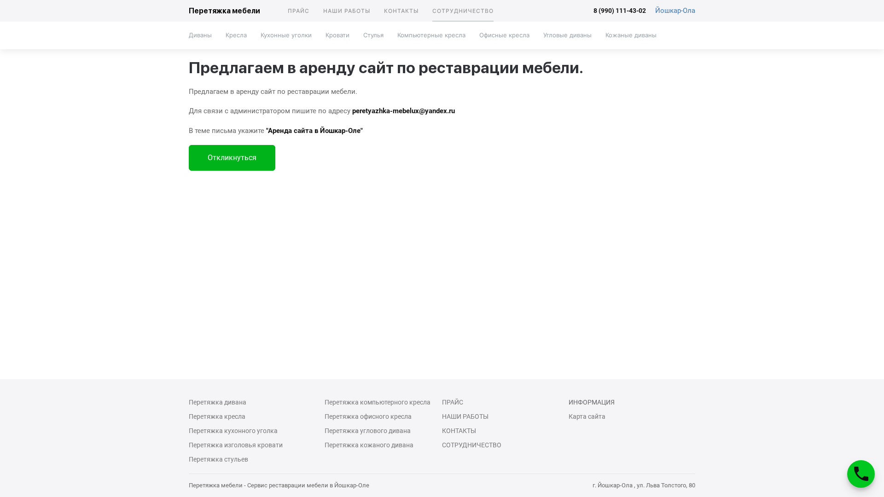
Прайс (298, 10)
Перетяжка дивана (217, 402)
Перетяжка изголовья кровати (236, 445)
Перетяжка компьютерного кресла (377, 402)
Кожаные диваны (631, 35)
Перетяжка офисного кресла (368, 416)
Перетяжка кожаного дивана (369, 445)
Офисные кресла (504, 35)
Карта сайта (587, 416)
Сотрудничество (463, 10)
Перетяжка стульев (218, 459)
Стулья (373, 35)
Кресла (236, 35)
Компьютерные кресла (431, 35)
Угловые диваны (567, 35)
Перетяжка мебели (224, 10)
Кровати (337, 35)
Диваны (200, 35)
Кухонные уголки (286, 35)
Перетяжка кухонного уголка (233, 430)
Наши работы (346, 10)
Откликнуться (232, 157)
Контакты (401, 10)
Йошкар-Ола (675, 10)
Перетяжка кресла (217, 416)
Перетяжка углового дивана (368, 430)
